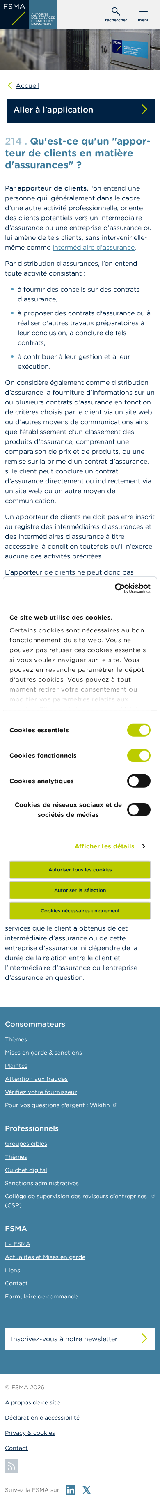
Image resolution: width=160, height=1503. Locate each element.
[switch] (139, 755)
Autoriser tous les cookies (80, 869)
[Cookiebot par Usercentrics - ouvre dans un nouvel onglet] (115, 588)
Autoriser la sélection (80, 890)
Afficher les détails (105, 846)
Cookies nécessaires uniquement (80, 910)
